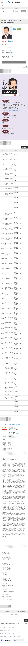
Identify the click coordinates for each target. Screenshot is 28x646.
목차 (13, 436)
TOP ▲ (26, 623)
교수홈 (14, 28)
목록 (26, 620)
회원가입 (2, 14)
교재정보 (7, 71)
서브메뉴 (1, 2)
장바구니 (25, 66)
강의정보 (1, 71)
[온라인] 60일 (7, 47)
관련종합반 (10, 71)
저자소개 (4, 436)
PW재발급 (9, 14)
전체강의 (19, 28)
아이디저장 (3, 11)
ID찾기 (6, 14)
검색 (27, 5)
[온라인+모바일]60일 (8, 52)
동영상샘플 (11, 41)
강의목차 (4, 71)
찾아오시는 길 (18, 623)
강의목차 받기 (24, 147)
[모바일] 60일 (7, 50)
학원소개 (2, 623)
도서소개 (9, 436)
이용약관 (13, 623)
